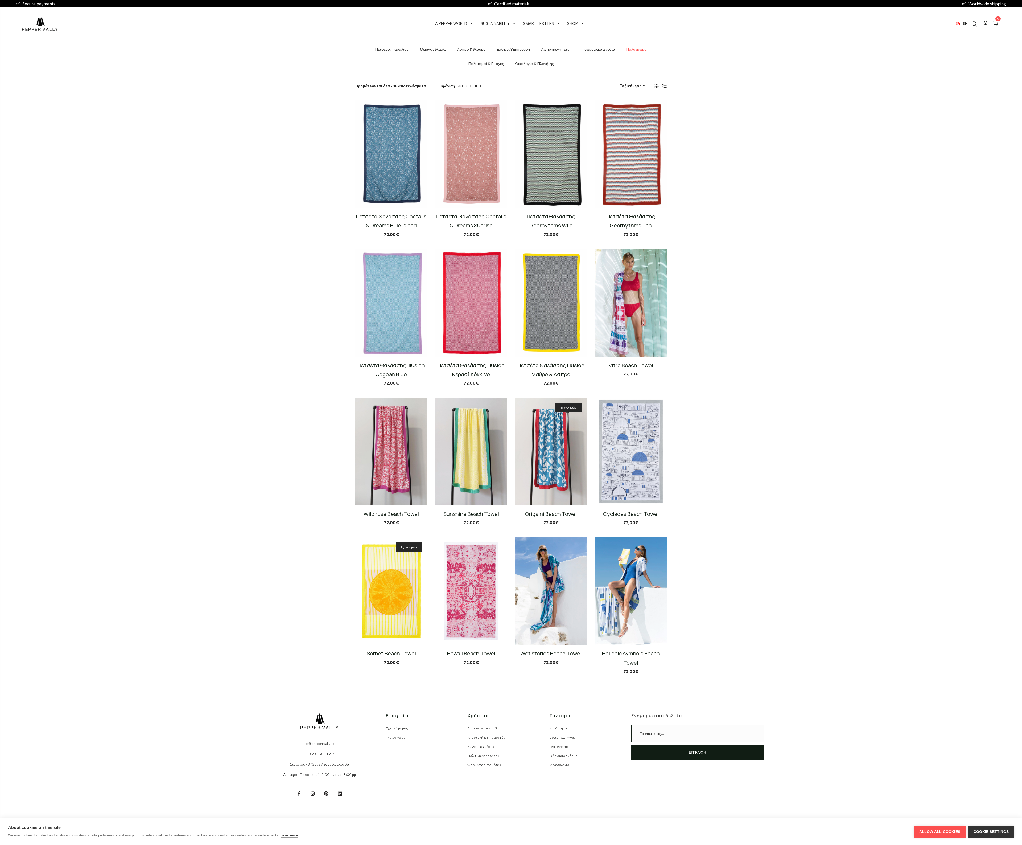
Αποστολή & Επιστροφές (486, 737)
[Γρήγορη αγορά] (426, 167)
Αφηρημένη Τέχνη (556, 49)
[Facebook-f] (299, 793)
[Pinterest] (326, 793)
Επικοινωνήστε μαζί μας (485, 728)
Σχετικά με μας (397, 728)
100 (478, 86)
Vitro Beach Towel (631, 365)
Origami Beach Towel (551, 513)
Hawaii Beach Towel (471, 653)
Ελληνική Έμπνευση (513, 49)
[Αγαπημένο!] (426, 182)
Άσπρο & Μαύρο (471, 49)
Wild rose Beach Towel (391, 513)
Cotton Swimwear (563, 737)
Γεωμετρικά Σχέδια (599, 49)
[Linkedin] (340, 793)
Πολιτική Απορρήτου (483, 755)
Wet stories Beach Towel (551, 653)
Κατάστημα (558, 728)
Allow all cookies (939, 832)
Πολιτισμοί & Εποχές (486, 63)
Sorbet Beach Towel (391, 653)
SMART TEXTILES (538, 23)
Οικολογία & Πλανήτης (534, 63)
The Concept (395, 737)
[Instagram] (313, 793)
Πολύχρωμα (636, 49)
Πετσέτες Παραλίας (392, 49)
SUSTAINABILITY (495, 23)
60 (468, 86)
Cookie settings (991, 832)
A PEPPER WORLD (451, 23)
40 (460, 86)
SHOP (572, 23)
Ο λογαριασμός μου (564, 755)
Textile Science (559, 746)
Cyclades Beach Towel (631, 513)
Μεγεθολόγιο (559, 764)
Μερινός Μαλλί (433, 49)
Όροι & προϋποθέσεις (484, 764)
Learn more (289, 835)
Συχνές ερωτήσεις (481, 746)
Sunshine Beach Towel (471, 513)
